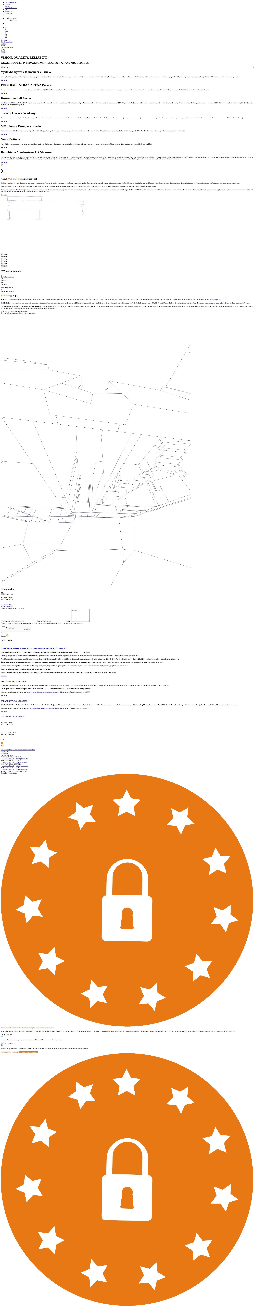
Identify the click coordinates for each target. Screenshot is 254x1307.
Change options (6, 1052)
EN (6, 37)
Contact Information (28, 750)
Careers (19, 750)
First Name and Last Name (9, 621)
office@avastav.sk (6, 606)
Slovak (3, 51)
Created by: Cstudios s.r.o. (9, 773)
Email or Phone (42, 621)
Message (69, 621)
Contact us (4, 195)
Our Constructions (7, 750)
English (3, 53)
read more (4, 80)
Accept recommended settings (29, 1052)
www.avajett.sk (215, 299)
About (15, 750)
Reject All (15, 1052)
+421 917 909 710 (6, 604)
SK (6, 35)
